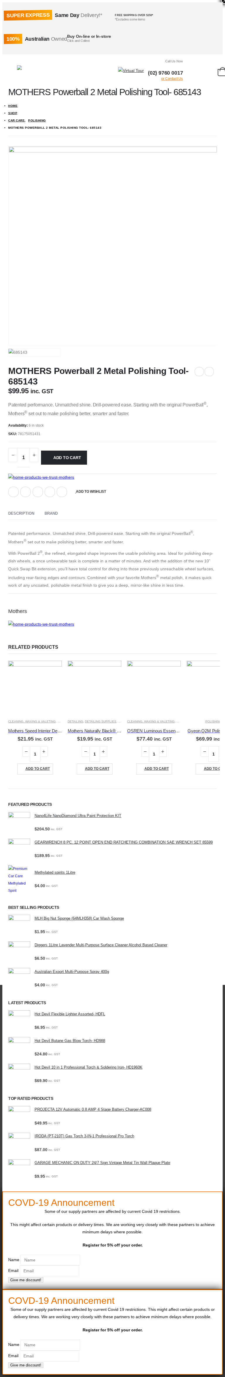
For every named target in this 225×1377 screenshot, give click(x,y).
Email (62, 492)
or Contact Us (172, 79)
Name (13, 1259)
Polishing (213, 721)
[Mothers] (41, 477)
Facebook (13, 492)
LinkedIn (38, 492)
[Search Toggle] (111, 70)
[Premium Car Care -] (33, 70)
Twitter (25, 492)
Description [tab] (21, 513)
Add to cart (67, 457)
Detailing (75, 721)
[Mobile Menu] (12, 70)
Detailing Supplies (100, 721)
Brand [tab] (51, 513)
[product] (35, 687)
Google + (50, 492)
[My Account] (192, 70)
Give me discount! (25, 1280)
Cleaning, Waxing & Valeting (32, 721)
